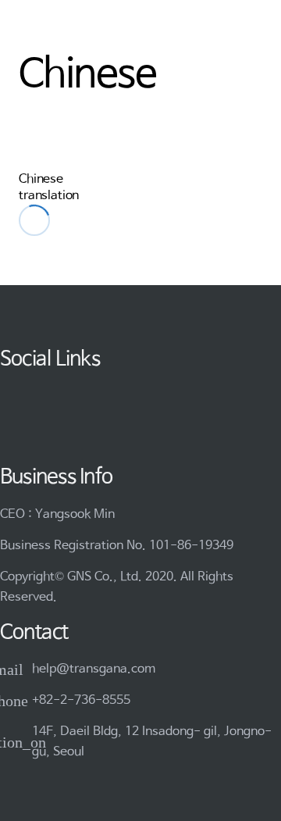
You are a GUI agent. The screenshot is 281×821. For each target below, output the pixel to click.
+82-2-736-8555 (81, 700)
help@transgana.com (93, 669)
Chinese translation (49, 187)
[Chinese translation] (35, 149)
